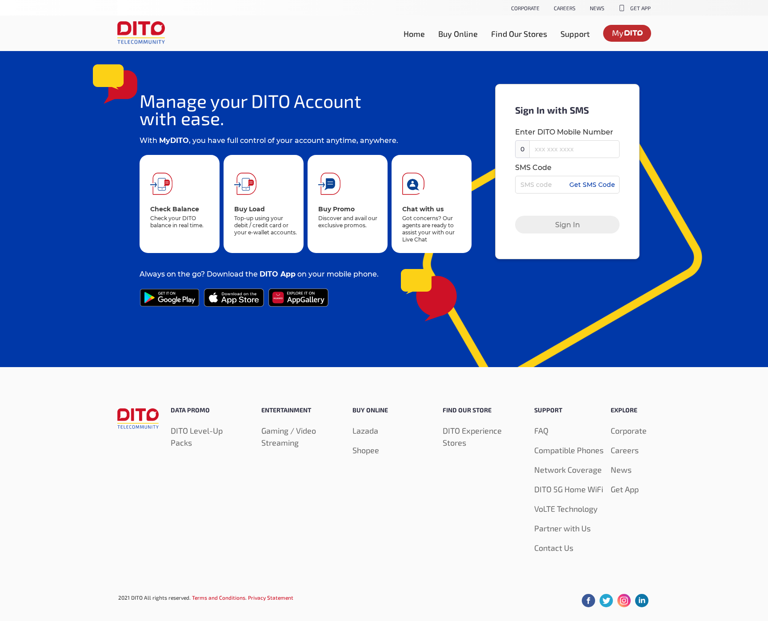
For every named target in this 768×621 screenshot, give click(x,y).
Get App (625, 489)
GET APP (640, 8)
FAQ (541, 430)
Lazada (365, 430)
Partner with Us (562, 528)
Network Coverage (568, 470)
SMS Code (533, 167)
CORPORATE (525, 8)
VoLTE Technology (566, 509)
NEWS (597, 8)
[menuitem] (414, 34)
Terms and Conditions (218, 597)
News (621, 470)
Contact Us (553, 548)
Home (414, 34)
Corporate (629, 430)
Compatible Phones (569, 450)
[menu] (384, 33)
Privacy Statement (270, 597)
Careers (625, 450)
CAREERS (565, 8)
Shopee (365, 450)
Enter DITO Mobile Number (564, 132)
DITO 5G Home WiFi (568, 489)
